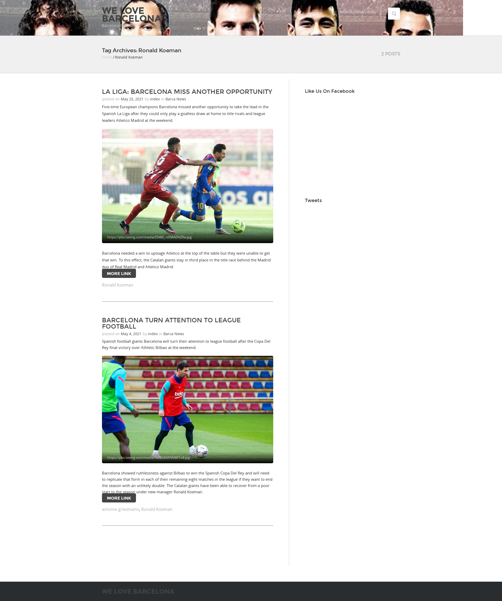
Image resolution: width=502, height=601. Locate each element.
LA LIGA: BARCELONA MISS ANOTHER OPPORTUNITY (187, 91)
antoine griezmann (120, 509)
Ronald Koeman (117, 285)
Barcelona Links (358, 12)
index (155, 98)
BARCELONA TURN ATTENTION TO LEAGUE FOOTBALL (171, 323)
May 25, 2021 (133, 98)
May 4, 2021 (131, 333)
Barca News (176, 98)
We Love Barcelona (131, 14)
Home (107, 57)
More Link (119, 273)
